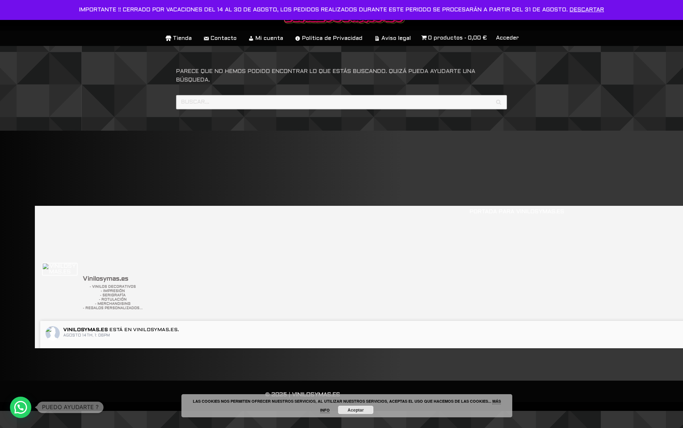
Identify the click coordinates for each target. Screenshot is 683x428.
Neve (13, 419)
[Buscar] (499, 102)
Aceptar (356, 410)
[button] (20, 407)
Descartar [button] (587, 9)
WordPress (108, 419)
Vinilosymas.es (85, 330)
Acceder (507, 38)
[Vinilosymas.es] (60, 269)
